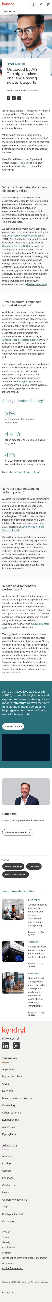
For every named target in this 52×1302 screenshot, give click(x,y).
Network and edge (16, 64)
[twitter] (16, 1045)
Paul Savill (24, 162)
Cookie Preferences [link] (12, 1268)
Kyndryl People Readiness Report (25, 472)
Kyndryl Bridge (24, 381)
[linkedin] (5, 1045)
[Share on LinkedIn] (14, 98)
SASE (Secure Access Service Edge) (24, 235)
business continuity (37, 284)
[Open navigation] (48, 4)
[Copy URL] (19, 98)
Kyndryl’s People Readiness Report (20, 339)
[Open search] (41, 4)
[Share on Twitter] (8, 98)
